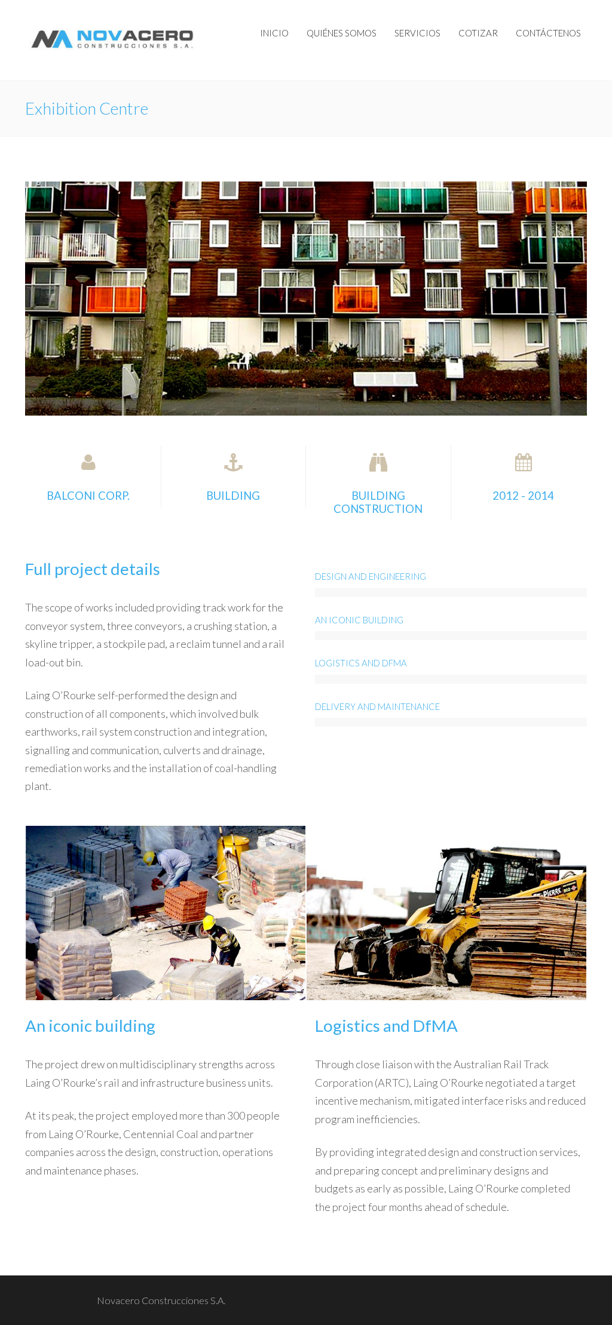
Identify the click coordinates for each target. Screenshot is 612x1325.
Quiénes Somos (342, 32)
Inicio (274, 32)
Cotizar (478, 32)
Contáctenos (548, 32)
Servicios (417, 32)
